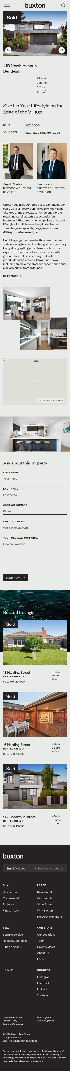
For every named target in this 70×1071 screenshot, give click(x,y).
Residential (10, 892)
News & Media (46, 947)
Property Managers (49, 916)
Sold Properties (13, 934)
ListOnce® (20, 1040)
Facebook (43, 983)
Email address (13, 521)
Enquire (12, 1067)
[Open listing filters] (63, 5)
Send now (13, 577)
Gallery (35, 1067)
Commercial (11, 898)
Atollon (34, 1040)
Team (41, 940)
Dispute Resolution (12, 1017)
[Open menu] (7, 5)
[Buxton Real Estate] (35, 856)
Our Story (45, 927)
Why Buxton (45, 910)
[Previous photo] (8, 50)
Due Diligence (44, 1017)
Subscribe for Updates (49, 868)
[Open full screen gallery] (35, 33)
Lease (41, 885)
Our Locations (46, 934)
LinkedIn (42, 989)
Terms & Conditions (13, 1023)
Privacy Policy (10, 1020)
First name (11, 472)
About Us (43, 953)
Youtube (42, 995)
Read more (10, 276)
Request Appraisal (15, 940)
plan (56, 1067)
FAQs (40, 959)
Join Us (8, 970)
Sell (6, 927)
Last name (10, 488)
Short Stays (44, 904)
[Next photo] (62, 50)
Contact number (15, 505)
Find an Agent (12, 910)
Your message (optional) (21, 537)
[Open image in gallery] (43, 333)
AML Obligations (45, 1020)
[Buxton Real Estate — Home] (35, 5)
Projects (8, 904)
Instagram (43, 977)
